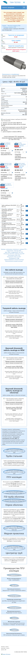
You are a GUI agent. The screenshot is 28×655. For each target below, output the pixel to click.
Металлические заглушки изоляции (14, 261)
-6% (2, 144)
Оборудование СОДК (14, 258)
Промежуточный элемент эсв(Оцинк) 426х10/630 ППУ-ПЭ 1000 (9, 243)
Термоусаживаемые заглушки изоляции (14, 259)
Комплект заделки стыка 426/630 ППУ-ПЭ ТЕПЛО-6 (6, 197)
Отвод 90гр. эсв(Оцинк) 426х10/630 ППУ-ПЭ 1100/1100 (7, 211)
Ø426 (2, 146)
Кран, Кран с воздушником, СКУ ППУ (14, 252)
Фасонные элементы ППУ (14, 25)
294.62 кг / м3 (18, 167)
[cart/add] (12, 151)
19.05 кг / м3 (4, 188)
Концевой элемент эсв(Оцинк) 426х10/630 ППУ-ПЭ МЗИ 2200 (9, 229)
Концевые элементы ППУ (10, 27)
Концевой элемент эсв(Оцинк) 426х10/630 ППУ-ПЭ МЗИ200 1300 (9, 234)
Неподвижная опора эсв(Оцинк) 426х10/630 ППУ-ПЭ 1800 (9, 224)
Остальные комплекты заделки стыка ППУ (14, 253)
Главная (4, 25)
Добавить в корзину (22, 84)
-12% (2, 185)
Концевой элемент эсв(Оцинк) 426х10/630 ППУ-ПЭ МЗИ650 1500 (9, 238)
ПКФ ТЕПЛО (15, 2)
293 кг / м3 (17, 147)
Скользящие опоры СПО (14, 255)
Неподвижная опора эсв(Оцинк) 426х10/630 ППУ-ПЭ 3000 (9, 220)
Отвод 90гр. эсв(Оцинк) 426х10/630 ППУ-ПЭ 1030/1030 (7, 215)
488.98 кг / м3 (4, 167)
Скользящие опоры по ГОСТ (14, 256)
